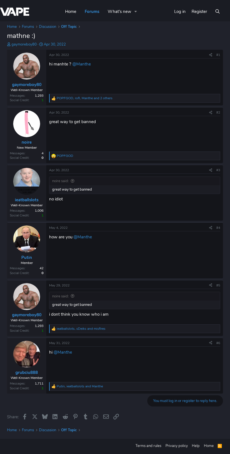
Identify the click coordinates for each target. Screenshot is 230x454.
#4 (218, 227)
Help (196, 445)
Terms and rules (148, 445)
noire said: (60, 181)
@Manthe (81, 64)
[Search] (217, 11)
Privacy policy (176, 445)
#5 (218, 285)
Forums (92, 11)
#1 (218, 55)
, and (81, 328)
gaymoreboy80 (24, 44)
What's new (119, 11)
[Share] (210, 55)
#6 (218, 343)
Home (70, 11)
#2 (218, 112)
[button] (136, 11)
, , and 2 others (84, 98)
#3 (218, 170)
